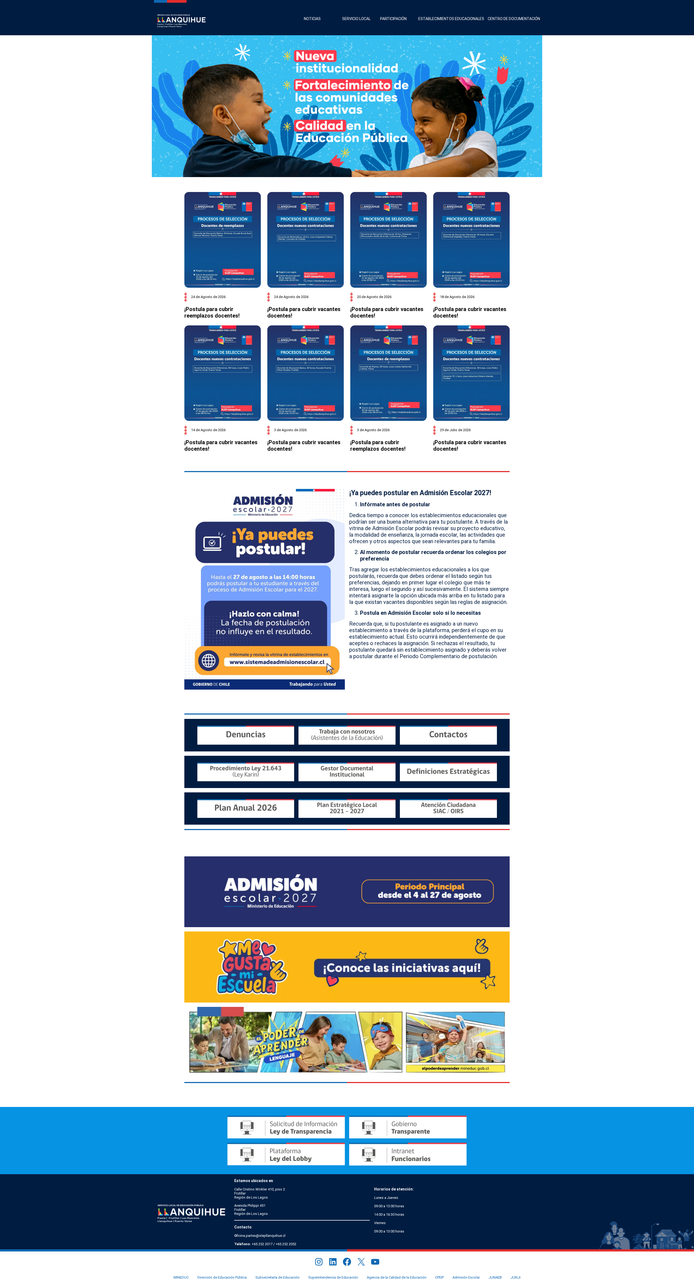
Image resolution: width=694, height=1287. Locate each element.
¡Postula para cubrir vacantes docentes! (303, 312)
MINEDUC (181, 1277)
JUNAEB (495, 1277)
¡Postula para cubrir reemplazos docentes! (212, 312)
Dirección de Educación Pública (222, 1277)
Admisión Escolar (466, 1277)
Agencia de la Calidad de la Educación (396, 1277)
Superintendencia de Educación (333, 1277)
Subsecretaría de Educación (277, 1277)
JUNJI (515, 1277)
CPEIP (439, 1277)
